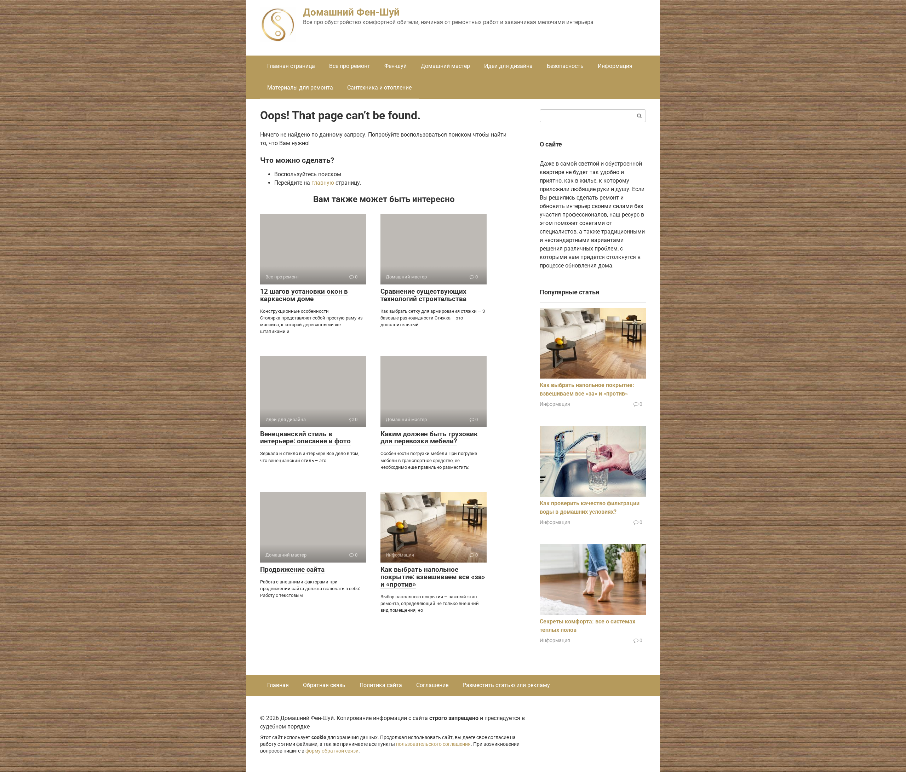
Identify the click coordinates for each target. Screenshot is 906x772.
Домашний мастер (445, 66)
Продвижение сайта (292, 569)
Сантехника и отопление (379, 87)
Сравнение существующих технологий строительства (423, 295)
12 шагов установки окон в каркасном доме (304, 295)
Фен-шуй (395, 66)
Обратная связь (324, 685)
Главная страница (291, 66)
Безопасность (565, 66)
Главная (278, 685)
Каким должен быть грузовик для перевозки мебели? (429, 437)
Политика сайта (381, 685)
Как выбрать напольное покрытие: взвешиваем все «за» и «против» (432, 576)
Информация (615, 66)
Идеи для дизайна (508, 66)
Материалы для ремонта (300, 87)
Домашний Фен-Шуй (351, 12)
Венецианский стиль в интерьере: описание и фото (305, 437)
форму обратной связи (332, 751)
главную (322, 182)
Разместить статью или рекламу (506, 685)
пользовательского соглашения (433, 744)
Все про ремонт (349, 66)
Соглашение (432, 685)
